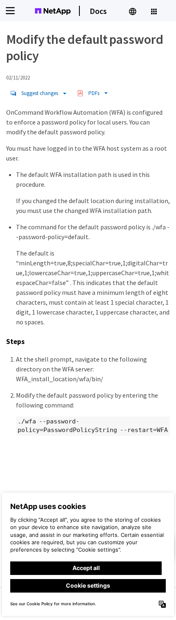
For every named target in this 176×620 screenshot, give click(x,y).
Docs (98, 11)
